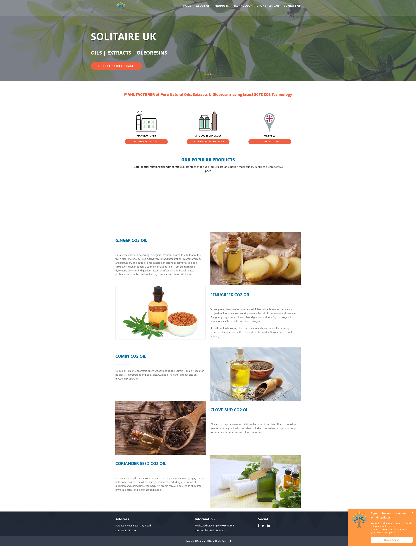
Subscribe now (391, 539)
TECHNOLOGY (243, 5)
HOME (187, 5)
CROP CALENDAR (268, 5)
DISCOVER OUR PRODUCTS (146, 141)
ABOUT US (203, 5)
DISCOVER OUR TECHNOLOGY (208, 141)
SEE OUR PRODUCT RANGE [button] (116, 66)
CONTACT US (292, 5)
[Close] (413, 512)
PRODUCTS (221, 5)
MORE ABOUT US (269, 141)
